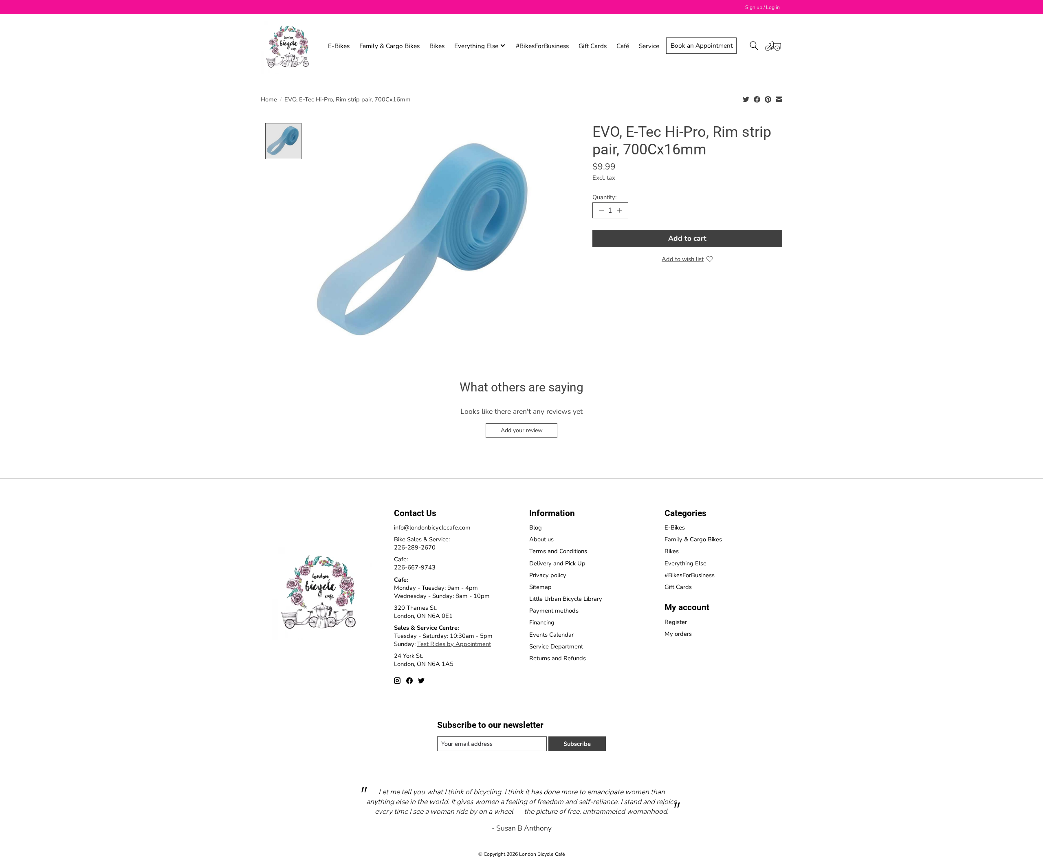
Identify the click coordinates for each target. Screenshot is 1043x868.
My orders (678, 634)
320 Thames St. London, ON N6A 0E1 (423, 612)
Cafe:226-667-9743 (415, 563)
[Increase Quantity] (619, 210)
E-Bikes (339, 46)
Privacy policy (547, 575)
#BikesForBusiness (542, 46)
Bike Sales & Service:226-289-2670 (422, 543)
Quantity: (604, 197)
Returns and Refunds (557, 658)
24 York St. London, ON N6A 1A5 (423, 660)
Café (622, 46)
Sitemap (540, 587)
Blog (535, 527)
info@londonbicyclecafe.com (432, 527)
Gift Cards (593, 46)
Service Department (556, 646)
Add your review (522, 430)
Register (676, 622)
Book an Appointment (702, 45)
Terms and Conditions (558, 551)
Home (269, 99)
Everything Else (685, 563)
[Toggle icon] (754, 45)
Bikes (436, 46)
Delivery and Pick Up (557, 563)
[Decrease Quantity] (601, 210)
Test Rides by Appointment (454, 644)
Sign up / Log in (762, 7)
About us (541, 539)
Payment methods (554, 611)
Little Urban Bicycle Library (565, 599)
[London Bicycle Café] (289, 45)
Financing (542, 622)
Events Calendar (551, 635)
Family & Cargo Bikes (389, 46)
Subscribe (577, 744)
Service (649, 46)
